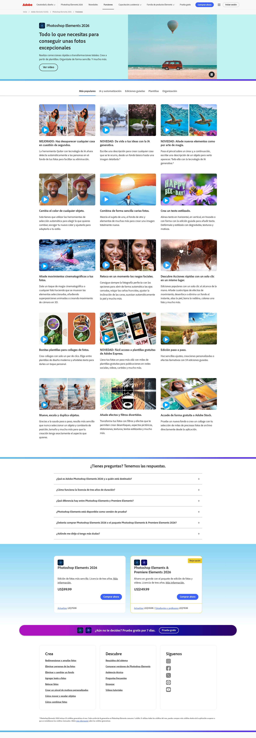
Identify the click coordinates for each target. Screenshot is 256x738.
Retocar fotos (51, 684)
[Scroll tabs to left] (2, 91)
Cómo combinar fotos (56, 702)
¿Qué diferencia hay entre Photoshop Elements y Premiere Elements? (95, 500)
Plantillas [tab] (153, 91)
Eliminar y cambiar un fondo (59, 672)
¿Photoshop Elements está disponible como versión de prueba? (91, 511)
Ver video (48, 67)
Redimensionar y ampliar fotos (60, 660)
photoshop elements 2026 (62, 12)
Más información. (175, 582)
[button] (219, 4)
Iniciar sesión (231, 4)
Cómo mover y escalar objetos (60, 696)
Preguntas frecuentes (116, 678)
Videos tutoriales (114, 690)
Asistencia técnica (114, 672)
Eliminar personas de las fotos (60, 666)
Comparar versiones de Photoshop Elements (128, 666)
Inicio (25, 12)
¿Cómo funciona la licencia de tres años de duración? (85, 489)
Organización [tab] (169, 91)
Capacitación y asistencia (129, 4)
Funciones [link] (108, 4)
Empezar (110, 684)
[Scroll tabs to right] (253, 91)
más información (82, 721)
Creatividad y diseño (45, 4)
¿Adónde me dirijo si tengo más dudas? (78, 533)
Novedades (93, 4)
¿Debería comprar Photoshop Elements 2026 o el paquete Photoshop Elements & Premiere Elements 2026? (116, 522)
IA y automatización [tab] (110, 91)
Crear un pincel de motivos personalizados (66, 690)
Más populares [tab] (87, 91)
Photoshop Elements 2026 (72, 4)
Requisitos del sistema (117, 660)
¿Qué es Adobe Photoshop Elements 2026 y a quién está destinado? (94, 478)
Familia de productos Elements (159, 4)
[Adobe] (27, 4)
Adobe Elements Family (39, 12)
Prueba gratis (185, 4)
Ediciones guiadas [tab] (135, 91)
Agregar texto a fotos (55, 678)
